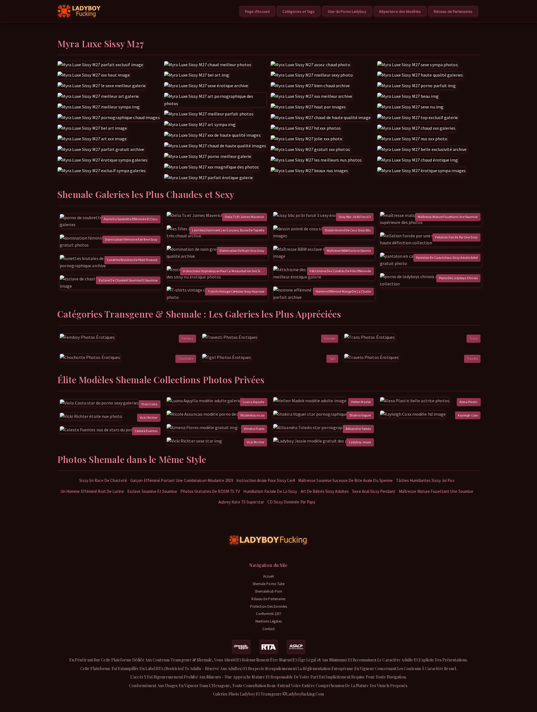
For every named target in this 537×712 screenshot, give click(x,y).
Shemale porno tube (269, 583)
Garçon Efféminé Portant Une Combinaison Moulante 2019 (181, 480)
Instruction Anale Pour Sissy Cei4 (265, 480)
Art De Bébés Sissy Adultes (325, 491)
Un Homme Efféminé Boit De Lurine (92, 491)
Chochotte (185, 358)
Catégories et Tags (298, 11)
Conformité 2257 (268, 613)
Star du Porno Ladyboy (347, 11)
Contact (268, 628)
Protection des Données (268, 606)
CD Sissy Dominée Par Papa (291, 502)
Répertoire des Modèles (400, 11)
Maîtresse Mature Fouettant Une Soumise (436, 491)
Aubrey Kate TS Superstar (241, 502)
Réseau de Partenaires (453, 11)
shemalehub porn (268, 591)
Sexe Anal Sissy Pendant (373, 491)
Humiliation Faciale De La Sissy (270, 491)
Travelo (472, 358)
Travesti (330, 338)
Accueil (268, 576)
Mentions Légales (268, 621)
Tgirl (332, 358)
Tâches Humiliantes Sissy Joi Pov (425, 480)
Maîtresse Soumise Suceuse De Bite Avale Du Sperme (345, 480)
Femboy (187, 338)
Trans (473, 338)
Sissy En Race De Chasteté (103, 480)
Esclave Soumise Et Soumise (152, 491)
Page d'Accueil (257, 11)
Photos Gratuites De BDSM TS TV (210, 491)
